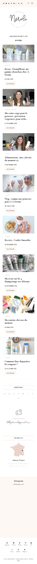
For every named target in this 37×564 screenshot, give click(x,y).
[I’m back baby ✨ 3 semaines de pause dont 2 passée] (9, 505)
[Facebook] (18, 3)
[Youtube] (9, 393)
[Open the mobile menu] (32, 3)
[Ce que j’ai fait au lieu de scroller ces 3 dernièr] (9, 495)
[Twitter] (28, 393)
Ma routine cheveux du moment (16, 321)
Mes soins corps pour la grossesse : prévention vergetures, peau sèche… (16, 116)
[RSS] (13, 3)
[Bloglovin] (18, 398)
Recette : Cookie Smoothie (18, 240)
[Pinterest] (18, 393)
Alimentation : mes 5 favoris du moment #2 (18, 159)
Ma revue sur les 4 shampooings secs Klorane (17, 280)
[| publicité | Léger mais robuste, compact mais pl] (9, 515)
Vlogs (7, 195)
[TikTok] (14, 393)
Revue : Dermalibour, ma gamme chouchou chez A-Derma (17, 72)
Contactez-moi (18, 418)
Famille (7, 110)
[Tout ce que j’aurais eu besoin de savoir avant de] (9, 525)
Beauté (7, 65)
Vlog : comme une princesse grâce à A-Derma (18, 200)
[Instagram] (4, 393)
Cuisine (7, 154)
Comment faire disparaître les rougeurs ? (17, 363)
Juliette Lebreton (24, 559)
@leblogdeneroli (18, 484)
